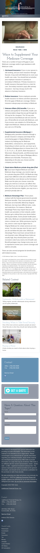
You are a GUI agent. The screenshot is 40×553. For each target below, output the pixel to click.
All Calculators (5, 548)
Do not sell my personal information (25, 481)
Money (3, 539)
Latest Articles (5, 543)
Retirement (4, 528)
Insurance (4, 535)
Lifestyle (4, 541)
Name (6, 412)
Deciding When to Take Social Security (19, 323)
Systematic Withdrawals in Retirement (18, 299)
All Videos (4, 546)
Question (7, 424)
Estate (3, 533)
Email (6, 418)
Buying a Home (9, 346)
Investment (4, 531)
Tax (2, 537)
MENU (6, 16)
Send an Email (8, 373)
